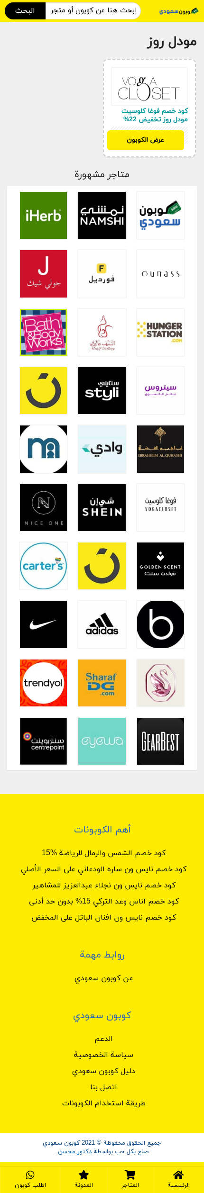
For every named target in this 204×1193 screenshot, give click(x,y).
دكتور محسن (75, 1152)
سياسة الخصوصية (103, 1055)
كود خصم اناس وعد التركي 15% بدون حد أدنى (104, 901)
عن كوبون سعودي (103, 978)
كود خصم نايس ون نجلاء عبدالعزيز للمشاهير (104, 885)
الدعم (103, 1039)
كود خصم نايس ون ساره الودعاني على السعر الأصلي (103, 869)
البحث (25, 11)
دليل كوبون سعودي (103, 1071)
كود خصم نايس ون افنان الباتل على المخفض (103, 918)
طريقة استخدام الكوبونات (104, 1103)
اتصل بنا (103, 1087)
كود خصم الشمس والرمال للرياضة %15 (104, 853)
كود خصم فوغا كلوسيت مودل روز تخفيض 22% (154, 115)
